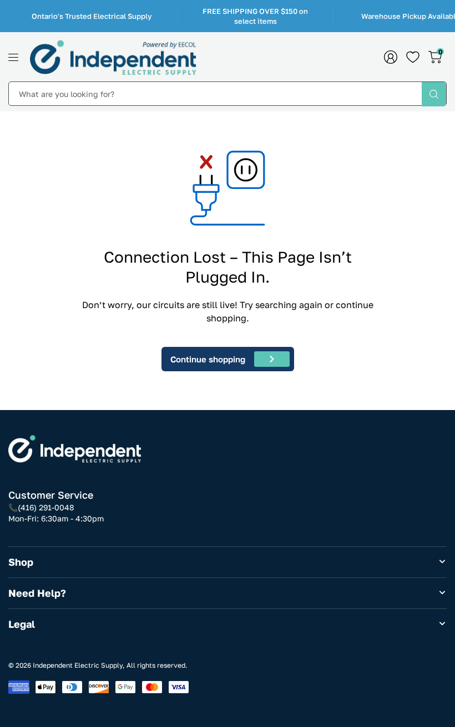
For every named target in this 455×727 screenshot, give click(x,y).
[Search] (434, 94)
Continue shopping (207, 359)
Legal (21, 624)
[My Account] (391, 57)
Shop (20, 562)
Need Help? (37, 593)
